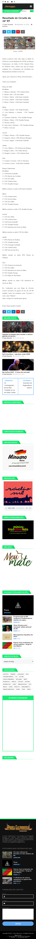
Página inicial (18, 935)
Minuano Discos (22, 684)
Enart (25, 679)
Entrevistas (6, 681)
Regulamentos (26, 686)
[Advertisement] (18, 578)
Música (5, 686)
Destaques (19, 679)
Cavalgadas (20, 674)
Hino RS (13, 937)
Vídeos (29, 689)
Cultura (21, 676)
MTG (30, 684)
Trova (23, 689)
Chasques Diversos (8, 676)
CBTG (27, 674)
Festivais (20, 681)
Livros (14, 684)
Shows (18, 689)
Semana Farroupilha (8, 689)
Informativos (7, 684)
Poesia (10, 686)
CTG (16, 676)
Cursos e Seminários (8, 679)
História (27, 681)
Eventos (4, 26)
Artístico (5, 674)
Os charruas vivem (23, 937)
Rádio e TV (17, 686)
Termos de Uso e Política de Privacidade (19, 936)
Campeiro (27, 11)
